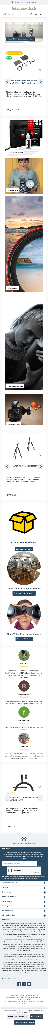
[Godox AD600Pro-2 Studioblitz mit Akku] (24, 779)
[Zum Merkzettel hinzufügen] (39, 70)
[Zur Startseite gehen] (24, 8)
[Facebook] (19, 984)
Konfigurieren (36, 1016)
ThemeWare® (24, 1003)
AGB (10, 878)
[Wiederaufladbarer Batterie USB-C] (24, 448)
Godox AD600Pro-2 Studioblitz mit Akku (23, 798)
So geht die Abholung (24, 549)
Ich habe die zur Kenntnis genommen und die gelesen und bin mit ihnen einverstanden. (24, 877)
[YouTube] (29, 984)
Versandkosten (10, 997)
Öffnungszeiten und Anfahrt (24, 593)
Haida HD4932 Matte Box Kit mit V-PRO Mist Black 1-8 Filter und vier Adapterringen (23, 82)
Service (5, 887)
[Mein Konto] (41, 14)
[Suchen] (30, 14)
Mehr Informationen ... (27, 1012)
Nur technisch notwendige (17, 1016)
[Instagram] (24, 984)
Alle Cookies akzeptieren (25, 1022)
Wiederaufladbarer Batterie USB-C (23, 466)
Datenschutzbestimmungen (21, 876)
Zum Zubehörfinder (24, 639)
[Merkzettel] (36, 14)
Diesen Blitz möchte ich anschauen (20, 39)
